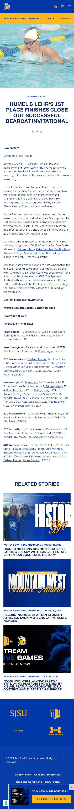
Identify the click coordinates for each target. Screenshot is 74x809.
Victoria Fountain (40, 398)
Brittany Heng (26, 249)
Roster (51, 18)
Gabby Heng (62, 249)
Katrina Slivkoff (57, 401)
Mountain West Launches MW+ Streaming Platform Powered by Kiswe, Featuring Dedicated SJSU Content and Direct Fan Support (32, 685)
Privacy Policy (22, 774)
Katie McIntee (44, 249)
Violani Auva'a (33, 370)
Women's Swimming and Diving (22, 545)
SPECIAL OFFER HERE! (53, 800)
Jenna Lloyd (45, 417)
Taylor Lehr (29, 167)
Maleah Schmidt (25, 405)
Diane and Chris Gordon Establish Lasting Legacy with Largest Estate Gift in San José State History (35, 552)
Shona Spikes (32, 253)
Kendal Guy (53, 253)
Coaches (65, 18)
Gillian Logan (45, 351)
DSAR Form (52, 781)
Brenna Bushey (58, 284)
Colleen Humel (37, 163)
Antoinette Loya (13, 253)
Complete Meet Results (17, 155)
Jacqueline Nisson (43, 437)
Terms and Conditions (28, 781)
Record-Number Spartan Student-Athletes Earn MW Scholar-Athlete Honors (35, 617)
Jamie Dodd (45, 433)
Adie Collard (29, 401)
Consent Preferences (47, 774)
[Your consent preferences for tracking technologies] (6, 803)
